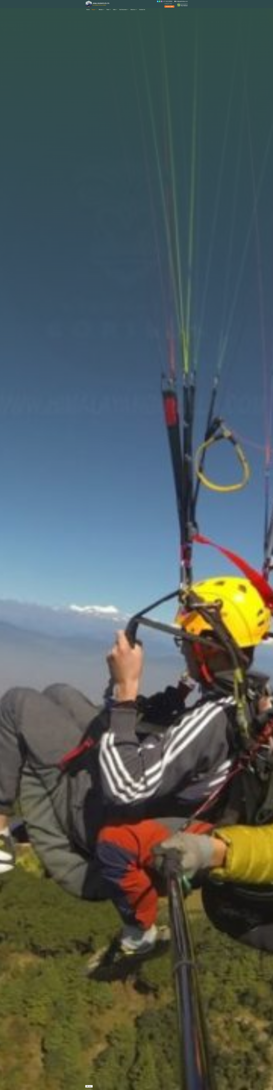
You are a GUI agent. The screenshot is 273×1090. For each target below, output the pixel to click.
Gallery (89, 1086)
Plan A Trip (169, 6)
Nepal (93, 9)
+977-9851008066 (167, 1)
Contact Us (142, 9)
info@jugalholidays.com (182, 1)
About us (132, 9)
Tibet (107, 9)
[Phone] (157, 1)
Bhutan (101, 9)
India (114, 9)
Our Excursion (123, 9)
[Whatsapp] (160, 1)
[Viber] (162, 1)
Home (88, 9)
